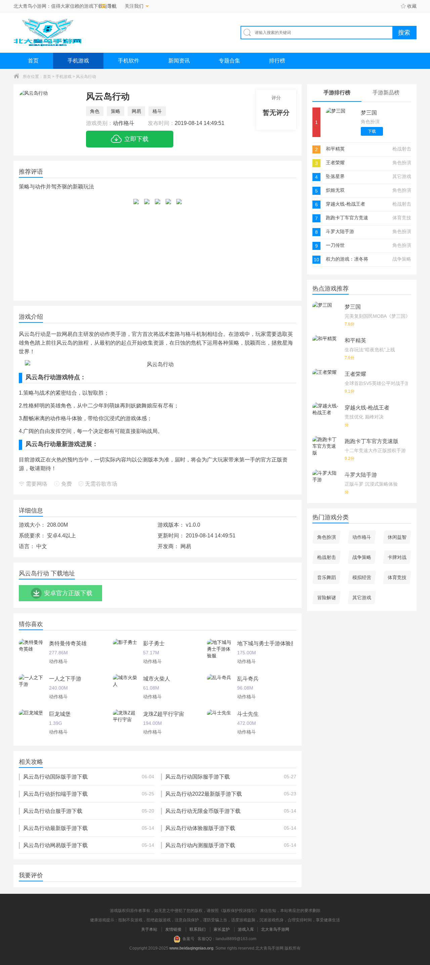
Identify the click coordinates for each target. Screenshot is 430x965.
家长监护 (222, 929)
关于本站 (149, 929)
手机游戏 (78, 60)
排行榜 (277, 60)
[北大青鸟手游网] (47, 32)
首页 (33, 60)
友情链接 (173, 929)
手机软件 (128, 60)
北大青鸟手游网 (275, 929)
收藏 (412, 6)
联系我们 (197, 929)
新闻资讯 (179, 60)
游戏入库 (246, 929)
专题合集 (229, 60)
